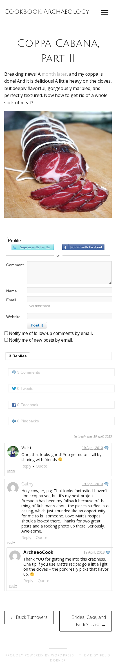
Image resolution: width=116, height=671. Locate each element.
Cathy (27, 484)
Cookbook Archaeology (46, 11)
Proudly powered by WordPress (39, 655)
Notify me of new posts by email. (41, 340)
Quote (41, 466)
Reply (26, 466)
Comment (15, 265)
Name (11, 291)
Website (13, 316)
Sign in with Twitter (33, 247)
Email (11, 300)
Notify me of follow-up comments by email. (51, 333)
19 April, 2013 (92, 448)
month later (54, 74)
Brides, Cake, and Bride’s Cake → (89, 621)
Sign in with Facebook (83, 247)
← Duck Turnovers (29, 617)
